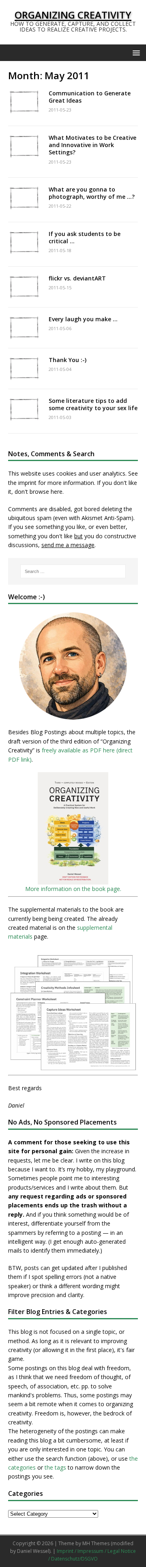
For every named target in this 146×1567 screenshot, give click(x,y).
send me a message (67, 545)
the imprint (22, 483)
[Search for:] (73, 571)
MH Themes (96, 1543)
